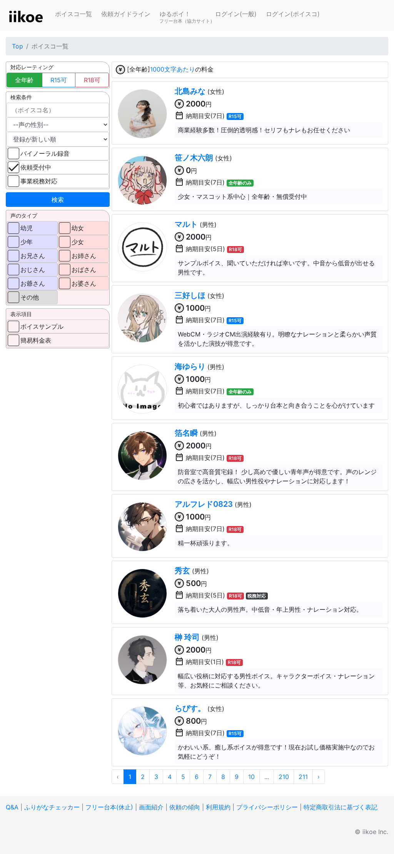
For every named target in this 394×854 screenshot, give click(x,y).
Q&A (12, 807)
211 (303, 777)
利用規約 (218, 807)
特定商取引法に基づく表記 (340, 807)
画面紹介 (151, 807)
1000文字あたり (172, 69)
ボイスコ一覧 (73, 14)
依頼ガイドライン (125, 14)
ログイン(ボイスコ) (293, 14)
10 (251, 777)
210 (284, 777)
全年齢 (24, 80)
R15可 (58, 80)
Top (17, 46)
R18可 (92, 80)
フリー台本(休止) (109, 807)
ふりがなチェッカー (52, 807)
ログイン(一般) (236, 14)
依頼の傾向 (184, 807)
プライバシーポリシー (267, 807)
